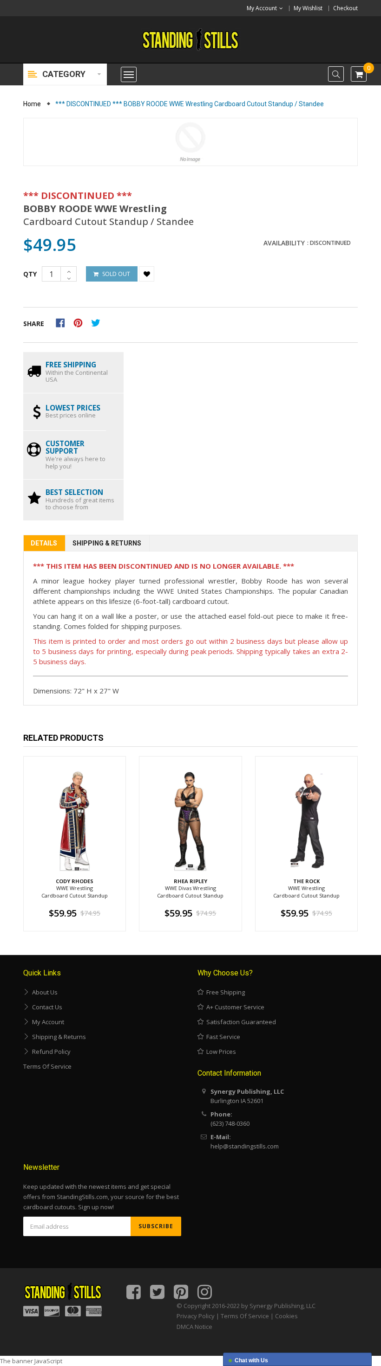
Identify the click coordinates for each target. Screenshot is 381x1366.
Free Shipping (224, 992)
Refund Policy (50, 1051)
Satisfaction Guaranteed (240, 1022)
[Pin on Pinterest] (81, 322)
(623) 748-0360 (230, 1123)
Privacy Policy (196, 1316)
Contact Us (45, 1007)
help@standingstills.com (244, 1146)
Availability (284, 243)
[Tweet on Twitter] (98, 322)
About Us (43, 992)
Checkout (345, 8)
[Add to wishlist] (146, 274)
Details (44, 543)
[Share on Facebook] (63, 322)
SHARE (33, 323)
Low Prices (220, 1051)
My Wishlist (308, 8)
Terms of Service (47, 1066)
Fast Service (222, 1037)
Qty (30, 273)
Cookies (286, 1316)
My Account (46, 1022)
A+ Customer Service (234, 1007)
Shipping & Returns (106, 543)
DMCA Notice (194, 1326)
